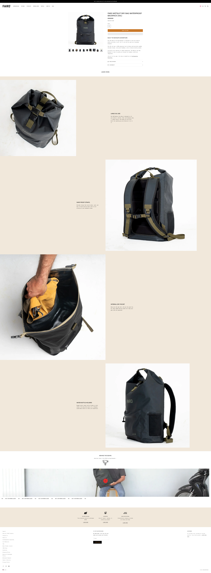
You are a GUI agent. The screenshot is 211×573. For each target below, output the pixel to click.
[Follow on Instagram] (6, 566)
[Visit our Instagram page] (200, 6)
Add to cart (125, 30)
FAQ (3, 543)
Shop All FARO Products (8, 533)
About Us (5, 537)
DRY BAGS (23, 6)
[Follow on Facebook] (3, 566)
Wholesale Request (7, 557)
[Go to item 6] (87, 50)
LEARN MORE (85, 522)
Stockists (5, 550)
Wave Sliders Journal (8, 546)
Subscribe (97, 542)
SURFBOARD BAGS (16, 6)
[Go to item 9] (97, 50)
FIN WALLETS (29, 6)
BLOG (53, 6)
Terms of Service (7, 560)
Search (4, 531)
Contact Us (5, 535)
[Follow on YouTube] (8, 566)
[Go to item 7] (90, 50)
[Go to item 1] (69, 50)
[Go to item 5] (83, 50)
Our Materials (6, 541)
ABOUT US (48, 6)
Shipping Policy (6, 552)
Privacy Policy (6, 562)
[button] (111, 18)
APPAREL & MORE (36, 6)
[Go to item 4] (80, 50)
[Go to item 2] (73, 50)
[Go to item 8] (94, 50)
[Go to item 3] (76, 50)
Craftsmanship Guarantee (8, 539)
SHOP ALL (42, 6)
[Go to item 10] (101, 50)
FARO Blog (5, 548)
